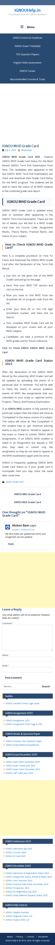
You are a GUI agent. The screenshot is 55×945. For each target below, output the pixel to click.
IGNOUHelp (26, 150)
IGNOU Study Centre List (17, 919)
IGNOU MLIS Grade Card (27, 502)
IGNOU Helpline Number (17, 912)
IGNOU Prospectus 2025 (17, 888)
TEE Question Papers (27, 54)
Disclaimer (43, 937)
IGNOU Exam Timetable (27, 46)
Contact (30, 937)
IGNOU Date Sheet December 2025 (23, 761)
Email (5, 665)
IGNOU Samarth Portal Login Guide (22, 703)
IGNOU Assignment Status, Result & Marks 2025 (29, 876)
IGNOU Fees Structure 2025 (19, 880)
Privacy (19, 937)
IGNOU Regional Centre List (19, 916)
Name (6, 655)
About (10, 937)
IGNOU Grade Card (14, 481)
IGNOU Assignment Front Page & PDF (24, 724)
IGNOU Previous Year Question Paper (24, 741)
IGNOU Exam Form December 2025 (23, 769)
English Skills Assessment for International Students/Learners (27, 62)
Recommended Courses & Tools (27, 79)
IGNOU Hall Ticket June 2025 (19, 773)
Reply (11, 543)
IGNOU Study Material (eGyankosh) (22, 744)
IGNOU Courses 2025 (16, 852)
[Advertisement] (27, 113)
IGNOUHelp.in (27, 10)
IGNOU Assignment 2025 (18, 720)
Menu (31, 27)
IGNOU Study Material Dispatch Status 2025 (27, 895)
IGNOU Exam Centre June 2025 (20, 765)
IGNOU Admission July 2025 (19, 848)
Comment (7, 623)
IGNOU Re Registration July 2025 (21, 891)
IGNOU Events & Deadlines (27, 37)
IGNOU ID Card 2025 (16, 856)
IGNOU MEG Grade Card (27, 494)
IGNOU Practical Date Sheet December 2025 (27, 884)
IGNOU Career (27, 71)
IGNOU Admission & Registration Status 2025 (27, 873)
